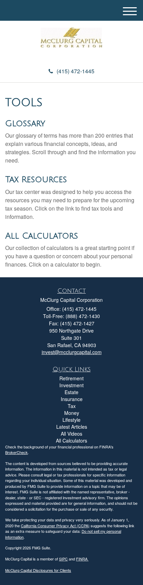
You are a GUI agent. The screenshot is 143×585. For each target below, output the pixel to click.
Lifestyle (71, 419)
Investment (71, 385)
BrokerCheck (16, 452)
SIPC (63, 558)
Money (71, 412)
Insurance (72, 399)
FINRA (82, 558)
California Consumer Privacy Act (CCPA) (55, 525)
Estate (71, 392)
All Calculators (41, 235)
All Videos (71, 433)
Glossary (25, 123)
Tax (72, 405)
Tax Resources (36, 179)
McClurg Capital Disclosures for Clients (38, 570)
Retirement (71, 378)
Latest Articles (71, 426)
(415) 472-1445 (75, 71)
